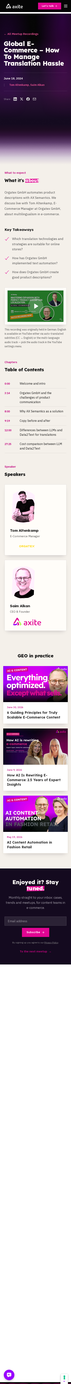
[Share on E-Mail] (34, 99)
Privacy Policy (51, 942)
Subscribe (33, 932)
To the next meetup (35, 951)
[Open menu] (65, 6)
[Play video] (35, 306)
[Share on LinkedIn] (15, 99)
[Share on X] (21, 99)
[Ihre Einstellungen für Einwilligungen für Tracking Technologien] (64, 1377)
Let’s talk (48, 6)
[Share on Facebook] (28, 99)
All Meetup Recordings (21, 34)
